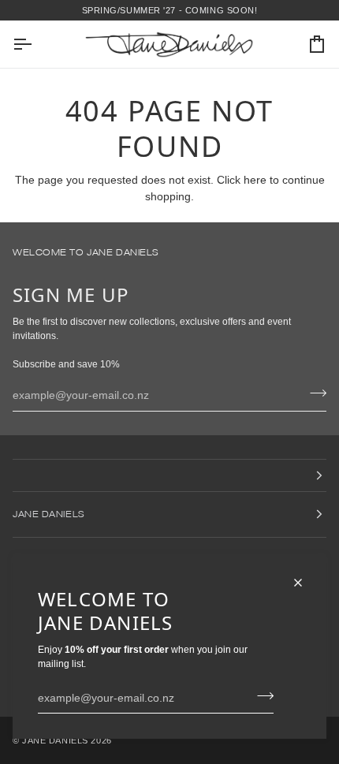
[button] (169, 475)
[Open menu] (36, 44)
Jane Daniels (55, 740)
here (255, 179)
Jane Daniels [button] (48, 514)
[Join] (261, 695)
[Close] (304, 582)
